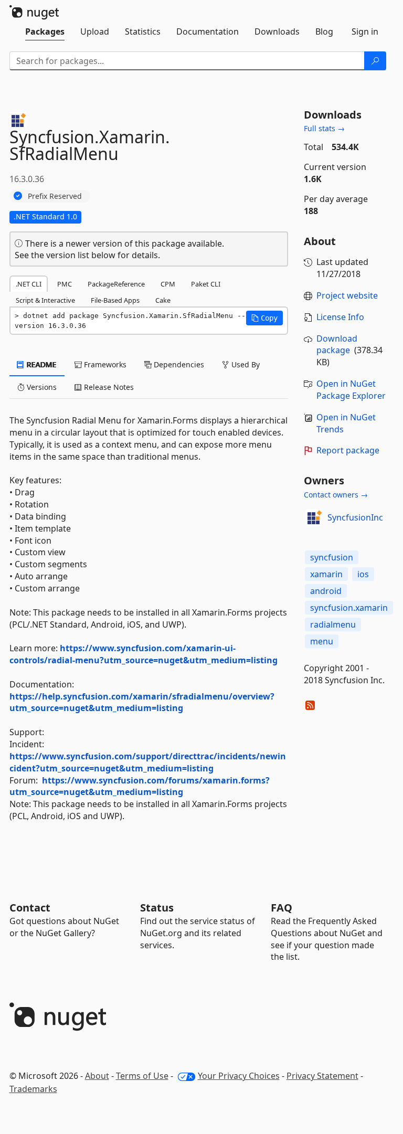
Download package (336, 344)
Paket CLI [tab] (205, 284)
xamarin (326, 574)
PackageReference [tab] (116, 284)
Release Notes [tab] (108, 387)
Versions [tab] (41, 387)
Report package (347, 450)
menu (321, 641)
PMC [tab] (64, 284)
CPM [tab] (168, 284)
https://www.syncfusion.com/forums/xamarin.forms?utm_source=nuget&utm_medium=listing (139, 786)
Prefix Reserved (55, 196)
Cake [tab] (163, 300)
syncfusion (331, 557)
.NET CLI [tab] (28, 284)
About (97, 1076)
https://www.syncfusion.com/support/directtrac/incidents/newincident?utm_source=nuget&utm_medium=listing (147, 762)
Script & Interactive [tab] (45, 300)
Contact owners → (336, 495)
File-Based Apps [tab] (115, 300)
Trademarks (33, 1089)
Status (157, 907)
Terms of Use (142, 1076)
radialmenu (333, 624)
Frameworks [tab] (104, 364)
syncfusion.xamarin (349, 607)
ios (363, 574)
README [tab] (41, 364)
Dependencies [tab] (178, 364)
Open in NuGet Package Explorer (351, 389)
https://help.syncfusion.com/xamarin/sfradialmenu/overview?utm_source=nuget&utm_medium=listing (141, 702)
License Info (340, 317)
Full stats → (324, 128)
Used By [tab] (244, 364)
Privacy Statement (322, 1076)
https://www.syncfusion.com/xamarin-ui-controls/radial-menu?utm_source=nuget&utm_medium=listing (143, 654)
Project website (347, 295)
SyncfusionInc (355, 517)
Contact (29, 907)
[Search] (375, 60)
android (326, 591)
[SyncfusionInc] (313, 517)
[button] (264, 318)
